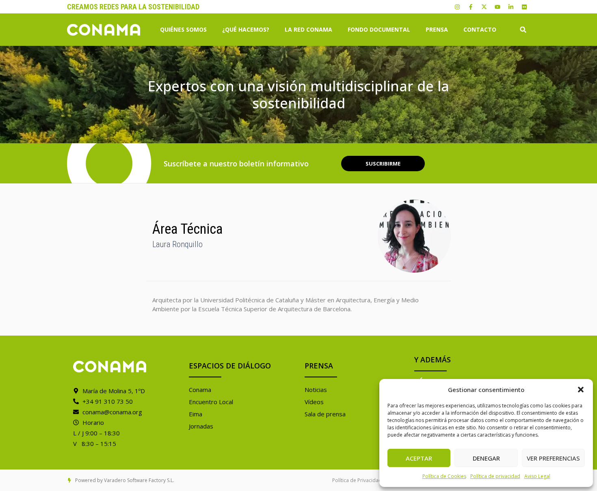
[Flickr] (524, 7)
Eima (195, 414)
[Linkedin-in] (511, 7)
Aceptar (419, 458)
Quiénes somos (183, 29)
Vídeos (314, 402)
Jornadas (201, 426)
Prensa (437, 29)
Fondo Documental (379, 29)
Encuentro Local (211, 402)
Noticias (316, 389)
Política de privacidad (495, 476)
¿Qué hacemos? (245, 29)
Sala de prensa (325, 414)
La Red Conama (308, 29)
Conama (200, 389)
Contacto (479, 29)
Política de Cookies (444, 476)
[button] (581, 389)
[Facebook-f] (470, 7)
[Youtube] (497, 7)
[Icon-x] (484, 7)
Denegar (486, 458)
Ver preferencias (553, 458)
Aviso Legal (537, 476)
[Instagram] (457, 7)
